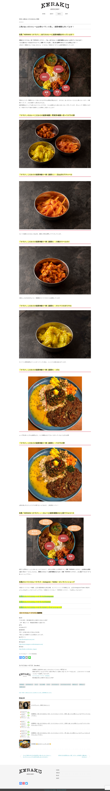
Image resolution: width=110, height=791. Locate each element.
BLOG (59, 13)
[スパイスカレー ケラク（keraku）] (55, 3)
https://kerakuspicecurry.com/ (26, 639)
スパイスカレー (55, 684)
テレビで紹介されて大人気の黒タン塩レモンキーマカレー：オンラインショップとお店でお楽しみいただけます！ (37, 756)
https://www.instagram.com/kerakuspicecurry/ (31, 644)
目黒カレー (82, 684)
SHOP (66, 13)
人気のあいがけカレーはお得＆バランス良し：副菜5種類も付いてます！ (38, 692)
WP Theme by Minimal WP (61, 789)
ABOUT (51, 13)
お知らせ (25, 19)
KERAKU (22, 684)
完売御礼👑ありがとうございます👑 (41, 744)
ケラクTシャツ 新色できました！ (40, 705)
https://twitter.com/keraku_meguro (28, 649)
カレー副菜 (42, 684)
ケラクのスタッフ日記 (33, 19)
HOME (43, 13)
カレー (36, 684)
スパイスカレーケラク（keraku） (41, 675)
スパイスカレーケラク (65, 684)
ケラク (48, 684)
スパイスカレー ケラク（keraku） (50, 789)
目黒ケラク (22, 687)
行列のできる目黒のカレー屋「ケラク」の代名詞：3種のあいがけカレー (72, 756)
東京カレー (75, 684)
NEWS (20, 19)
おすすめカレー (29, 684)
